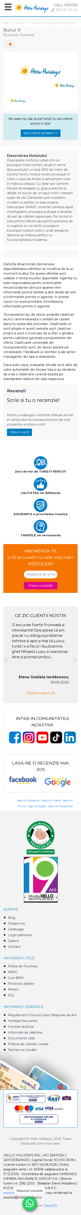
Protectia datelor (21, 984)
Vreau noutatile (41, 586)
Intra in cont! (19, 432)
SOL (11, 995)
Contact (14, 947)
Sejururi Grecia (51, 800)
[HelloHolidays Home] (32, 7)
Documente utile (21, 1038)
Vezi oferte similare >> (40, 133)
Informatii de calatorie (25, 1032)
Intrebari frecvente (22, 1021)
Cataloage (16, 929)
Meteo (13, 989)
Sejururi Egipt (37, 806)
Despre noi (16, 923)
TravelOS (50, 1206)
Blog (11, 918)
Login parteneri (20, 935)
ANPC (13, 972)
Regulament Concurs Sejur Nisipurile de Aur (42, 1015)
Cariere (13, 941)
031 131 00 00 (66, 10)
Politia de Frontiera (22, 966)
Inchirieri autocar (21, 1027)
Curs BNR (15, 978)
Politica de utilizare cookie (28, 1044)
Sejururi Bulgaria (28, 800)
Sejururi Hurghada (60, 806)
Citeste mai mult (40, 693)
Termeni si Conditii (22, 1050)
